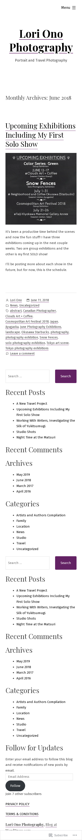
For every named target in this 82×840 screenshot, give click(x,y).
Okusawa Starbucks (35, 332)
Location (23, 526)
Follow (15, 786)
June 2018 (23, 480)
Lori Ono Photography (41, 40)
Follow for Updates (34, 747)
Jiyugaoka (12, 327)
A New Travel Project (31, 404)
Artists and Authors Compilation (41, 515)
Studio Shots (26, 432)
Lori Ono (16, 300)
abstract (16, 311)
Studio (21, 538)
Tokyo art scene (58, 343)
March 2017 (24, 486)
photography (60, 332)
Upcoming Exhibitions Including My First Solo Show (40, 134)
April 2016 (23, 491)
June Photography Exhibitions (40, 327)
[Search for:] (27, 376)
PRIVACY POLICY (17, 804)
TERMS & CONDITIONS (21, 814)
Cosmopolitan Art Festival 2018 (27, 321)
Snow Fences (49, 337)
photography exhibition (21, 337)
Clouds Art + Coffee (19, 316)
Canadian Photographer (39, 311)
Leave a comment (22, 353)
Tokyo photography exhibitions (27, 348)
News (14, 305)
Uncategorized (29, 305)
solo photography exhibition (25, 343)
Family (21, 521)
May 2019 (23, 475)
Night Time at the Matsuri (35, 437)
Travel (21, 543)
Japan (54, 321)
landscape (12, 332)
